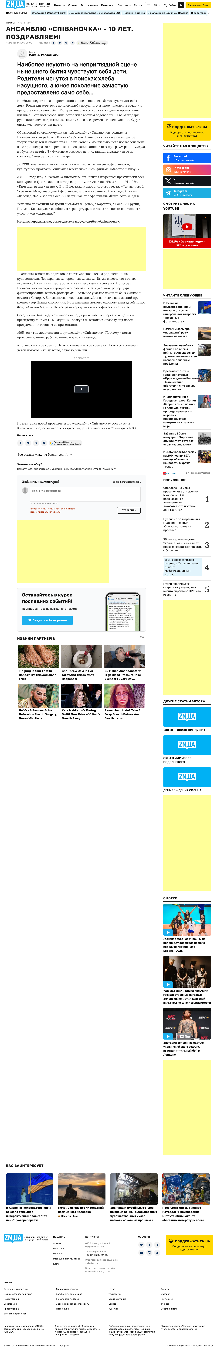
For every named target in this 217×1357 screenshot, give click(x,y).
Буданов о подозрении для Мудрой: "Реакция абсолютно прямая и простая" (181, 524)
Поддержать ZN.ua (198, 5)
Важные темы (16, 13)
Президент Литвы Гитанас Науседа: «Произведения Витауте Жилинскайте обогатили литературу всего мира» (180, 380)
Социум (165, 1289)
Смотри (170, 898)
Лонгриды (124, 5)
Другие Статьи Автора (184, 701)
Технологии (114, 1294)
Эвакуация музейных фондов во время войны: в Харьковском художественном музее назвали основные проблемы (180, 354)
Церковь (113, 1304)
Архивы (57, 1243)
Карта (56, 1264)
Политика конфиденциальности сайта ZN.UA (189, 1346)
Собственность (169, 1308)
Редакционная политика (66, 1258)
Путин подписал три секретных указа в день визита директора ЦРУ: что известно (182, 589)
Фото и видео (89, 5)
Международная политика (18, 1294)
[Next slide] (208, 13)
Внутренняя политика (16, 1289)
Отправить (129, 510)
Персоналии (63, 1308)
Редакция (58, 1248)
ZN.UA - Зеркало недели (187, 241)
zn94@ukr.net (92, 1263)
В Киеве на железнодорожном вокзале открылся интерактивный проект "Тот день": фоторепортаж (179, 312)
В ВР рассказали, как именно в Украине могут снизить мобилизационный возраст (181, 567)
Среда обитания (117, 1299)
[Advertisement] (81, 249)
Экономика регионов (15, 1313)
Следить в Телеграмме (50, 620)
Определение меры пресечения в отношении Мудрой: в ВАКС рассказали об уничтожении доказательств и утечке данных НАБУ (180, 499)
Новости (59, 5)
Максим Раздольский (44, 55)
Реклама (58, 1253)
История (165, 1294)
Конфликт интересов (67, 1299)
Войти (172, 5)
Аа (181, 5)
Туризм (165, 1304)
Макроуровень (11, 1299)
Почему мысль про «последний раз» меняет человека (176, 332)
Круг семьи (167, 1299)
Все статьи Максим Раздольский (42, 454)
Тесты (138, 5)
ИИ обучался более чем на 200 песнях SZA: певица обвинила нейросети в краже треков (180, 459)
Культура (113, 1308)
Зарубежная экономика (69, 1294)
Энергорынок (11, 1304)
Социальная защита (67, 1289)
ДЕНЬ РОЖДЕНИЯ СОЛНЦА (182, 790)
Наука (111, 1289)
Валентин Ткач (69, 1216)
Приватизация (12, 1308)
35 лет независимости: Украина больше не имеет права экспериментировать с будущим (182, 545)
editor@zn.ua (103, 1271)
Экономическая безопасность (72, 1304)
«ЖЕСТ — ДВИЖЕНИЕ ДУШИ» (184, 730)
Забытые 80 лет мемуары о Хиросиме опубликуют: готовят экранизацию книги (178, 439)
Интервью (107, 5)
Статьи (72, 5)
